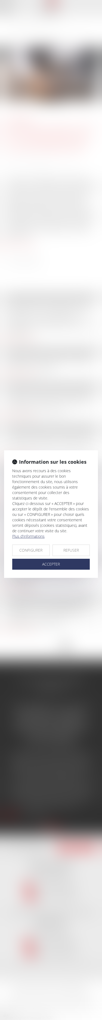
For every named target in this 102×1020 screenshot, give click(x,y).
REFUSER (71, 550)
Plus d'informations (28, 536)
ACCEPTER (51, 564)
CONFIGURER (30, 550)
